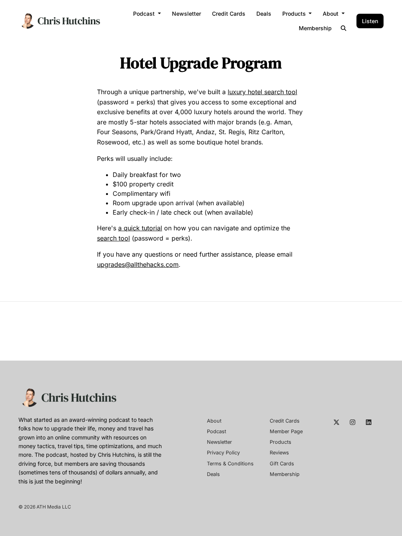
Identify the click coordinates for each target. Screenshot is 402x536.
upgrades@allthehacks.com (138, 264)
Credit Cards (228, 13)
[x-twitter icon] (336, 422)
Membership (315, 28)
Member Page (286, 431)
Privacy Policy (223, 453)
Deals (263, 13)
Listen (370, 21)
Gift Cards (282, 464)
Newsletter (186, 13)
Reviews (279, 453)
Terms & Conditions (230, 464)
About (331, 13)
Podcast (144, 13)
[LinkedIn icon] (369, 422)
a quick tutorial (140, 228)
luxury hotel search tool (262, 92)
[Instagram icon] (352, 422)
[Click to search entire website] (344, 28)
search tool (113, 238)
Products (294, 13)
